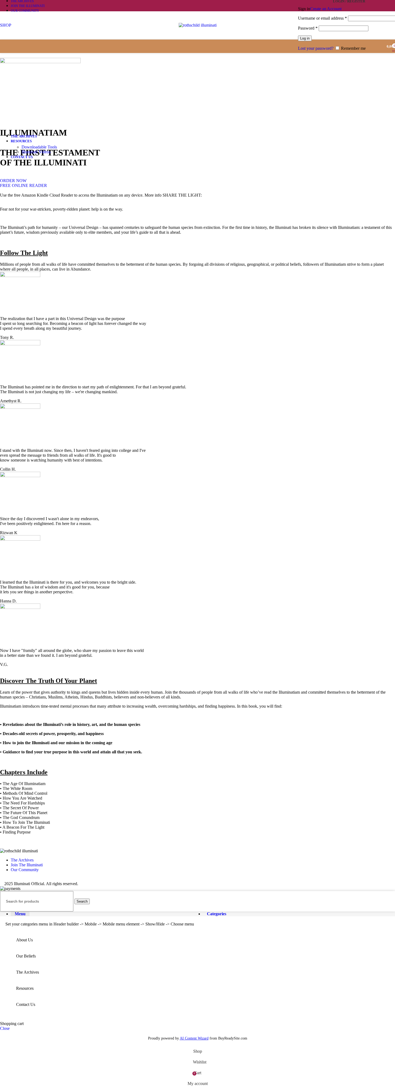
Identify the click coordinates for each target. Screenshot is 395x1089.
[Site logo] (198, 25)
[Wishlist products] (377, 46)
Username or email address (322, 18)
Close (5, 1028)
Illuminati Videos (36, 152)
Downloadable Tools (39, 147)
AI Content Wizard (194, 1038)
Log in (305, 38)
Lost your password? (315, 48)
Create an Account (326, 8)
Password (308, 28)
